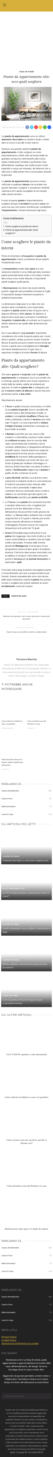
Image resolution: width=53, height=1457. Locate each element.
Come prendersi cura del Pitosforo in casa (26, 1186)
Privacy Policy (9, 1336)
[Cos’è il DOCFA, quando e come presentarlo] (26, 1037)
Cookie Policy (8, 1340)
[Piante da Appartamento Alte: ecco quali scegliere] (26, 103)
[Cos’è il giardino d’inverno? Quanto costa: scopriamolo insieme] (26, 989)
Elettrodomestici (26, 806)
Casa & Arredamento (26, 791)
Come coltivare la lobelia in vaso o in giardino (26, 1097)
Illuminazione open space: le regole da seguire (26, 1228)
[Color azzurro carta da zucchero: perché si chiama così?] (26, 1122)
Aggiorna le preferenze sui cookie (20, 1343)
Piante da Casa (18, 596)
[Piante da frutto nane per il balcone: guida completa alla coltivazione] (13, 744)
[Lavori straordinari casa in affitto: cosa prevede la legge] (26, 917)
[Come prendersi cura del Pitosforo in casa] (39, 706)
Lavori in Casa (26, 814)
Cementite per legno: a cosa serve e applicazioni (25, 860)
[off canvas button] (4, 4)
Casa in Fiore (26, 72)
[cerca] (48, 5)
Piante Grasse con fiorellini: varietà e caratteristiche (26, 632)
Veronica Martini (8, 127)
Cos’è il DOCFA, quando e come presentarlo (26, 1054)
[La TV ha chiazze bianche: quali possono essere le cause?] (26, 882)
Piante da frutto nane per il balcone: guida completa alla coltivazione (12, 762)
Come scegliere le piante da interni (21, 226)
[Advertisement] (26, 39)
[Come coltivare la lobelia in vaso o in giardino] (13, 706)
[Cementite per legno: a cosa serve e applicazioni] (26, 846)
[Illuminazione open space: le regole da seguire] (26, 1211)
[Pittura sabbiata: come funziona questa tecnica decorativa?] (26, 953)
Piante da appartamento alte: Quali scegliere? (21, 231)
